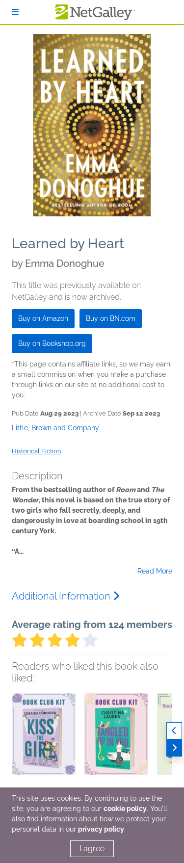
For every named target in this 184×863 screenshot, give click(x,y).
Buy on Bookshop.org (52, 343)
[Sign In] (15, 12)
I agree (92, 848)
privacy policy (101, 829)
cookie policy (125, 808)
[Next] (174, 748)
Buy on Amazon (43, 318)
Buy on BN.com (110, 318)
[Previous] (174, 730)
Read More (154, 571)
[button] (44, 744)
